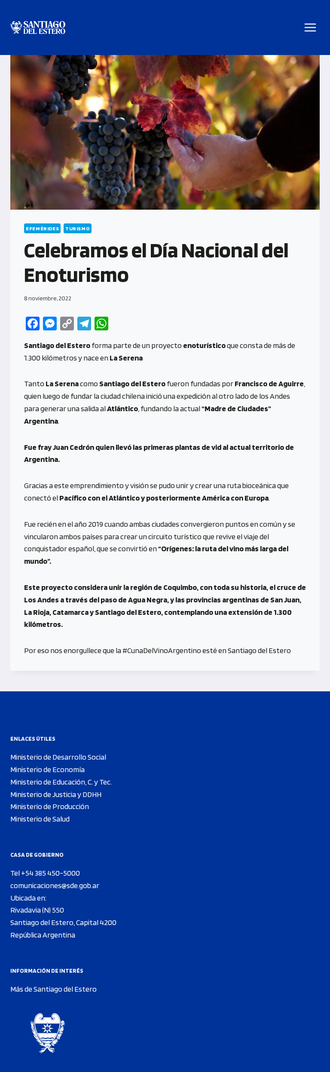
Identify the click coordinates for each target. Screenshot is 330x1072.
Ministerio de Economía (47, 769)
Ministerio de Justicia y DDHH (55, 794)
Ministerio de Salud (40, 818)
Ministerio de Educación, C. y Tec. (61, 781)
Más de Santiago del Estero (53, 988)
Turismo (77, 228)
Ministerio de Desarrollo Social (58, 756)
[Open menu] (310, 27)
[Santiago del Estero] (37, 27)
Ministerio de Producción (49, 806)
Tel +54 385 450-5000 (45, 872)
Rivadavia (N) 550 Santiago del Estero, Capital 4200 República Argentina (63, 922)
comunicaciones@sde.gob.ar (54, 885)
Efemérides (42, 228)
